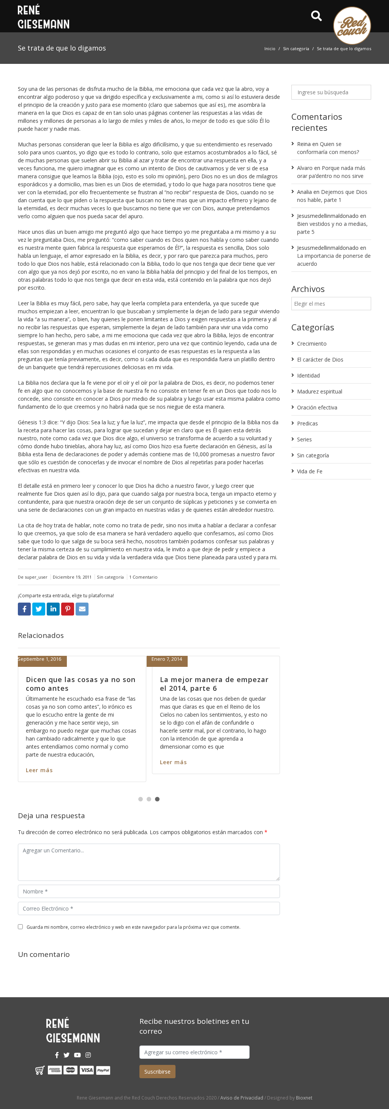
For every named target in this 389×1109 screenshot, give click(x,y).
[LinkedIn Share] (53, 609)
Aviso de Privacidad (241, 1098)
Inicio (269, 48)
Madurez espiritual (319, 391)
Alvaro (305, 167)
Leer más (108, 770)
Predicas (307, 423)
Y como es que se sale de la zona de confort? (146, 684)
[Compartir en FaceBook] (24, 609)
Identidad (308, 375)
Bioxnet (304, 1098)
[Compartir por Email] (82, 609)
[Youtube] (77, 1055)
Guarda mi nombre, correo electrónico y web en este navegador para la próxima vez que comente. (133, 927)
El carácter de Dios (320, 359)
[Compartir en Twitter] (38, 609)
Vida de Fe (310, 471)
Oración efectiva (317, 407)
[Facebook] (57, 1055)
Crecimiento (312, 343)
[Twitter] (66, 1055)
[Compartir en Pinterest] (67, 609)
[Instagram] (88, 1055)
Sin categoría (296, 48)
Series (304, 439)
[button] (140, 799)
